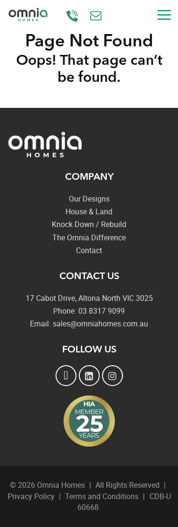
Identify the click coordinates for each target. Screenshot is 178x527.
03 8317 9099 (73, 16)
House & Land (89, 211)
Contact (89, 250)
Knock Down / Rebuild (89, 224)
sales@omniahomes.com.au (97, 16)
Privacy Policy (31, 496)
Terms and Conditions (102, 496)
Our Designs (89, 198)
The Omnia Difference (89, 237)
